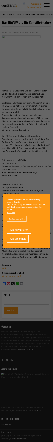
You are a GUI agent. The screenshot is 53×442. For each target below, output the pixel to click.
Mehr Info (11, 213)
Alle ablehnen (18, 238)
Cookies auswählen (17, 219)
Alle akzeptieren (19, 229)
